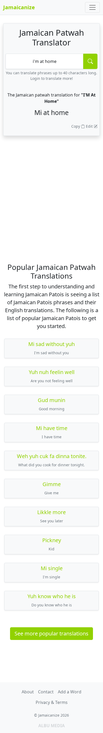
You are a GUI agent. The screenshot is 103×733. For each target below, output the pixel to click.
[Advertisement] (51, 207)
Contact (46, 692)
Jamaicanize (19, 7)
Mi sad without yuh (51, 344)
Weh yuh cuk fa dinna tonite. (51, 456)
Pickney (51, 540)
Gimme (52, 484)
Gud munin (51, 400)
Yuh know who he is (51, 596)
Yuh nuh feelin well (51, 372)
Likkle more (51, 512)
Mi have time (51, 428)
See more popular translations (51, 633)
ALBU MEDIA (51, 726)
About (28, 692)
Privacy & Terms (52, 702)
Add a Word (69, 692)
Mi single (52, 568)
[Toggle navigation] (92, 7)
